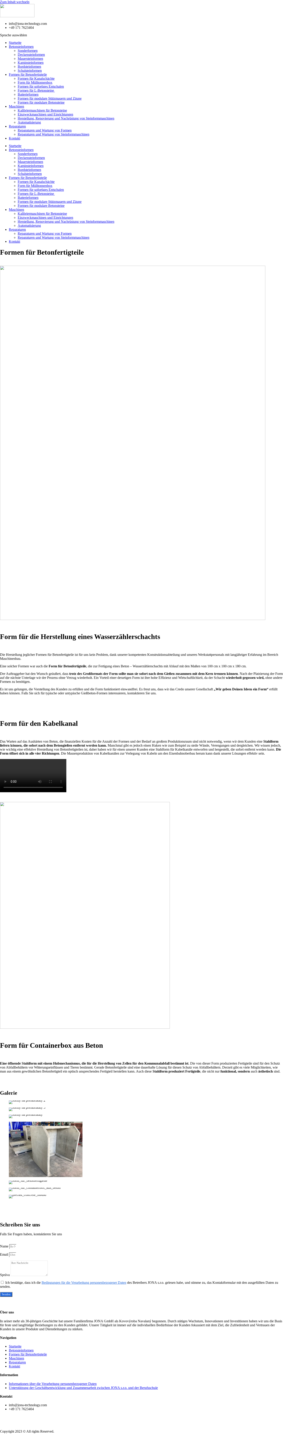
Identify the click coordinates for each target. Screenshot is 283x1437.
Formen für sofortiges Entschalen (41, 86)
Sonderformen (28, 50)
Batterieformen (28, 94)
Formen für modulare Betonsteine (41, 102)
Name (4, 1246)
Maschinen (16, 106)
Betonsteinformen (21, 46)
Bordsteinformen (29, 66)
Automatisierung (29, 122)
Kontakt (14, 138)
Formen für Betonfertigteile (28, 74)
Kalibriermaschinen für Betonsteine (42, 110)
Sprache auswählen (13, 35)
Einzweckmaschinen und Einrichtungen (45, 114)
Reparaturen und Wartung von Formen (45, 130)
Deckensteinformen (31, 54)
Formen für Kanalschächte (36, 78)
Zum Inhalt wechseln (14, 2)
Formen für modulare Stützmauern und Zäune (50, 98)
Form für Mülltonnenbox (35, 82)
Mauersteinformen (30, 58)
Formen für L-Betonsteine (36, 90)
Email (4, 1254)
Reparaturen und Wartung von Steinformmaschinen (53, 134)
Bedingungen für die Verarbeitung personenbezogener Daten (84, 1282)
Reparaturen (17, 126)
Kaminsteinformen (31, 62)
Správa (5, 1275)
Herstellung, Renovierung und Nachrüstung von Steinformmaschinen (66, 118)
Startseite (15, 43)
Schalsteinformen (30, 70)
